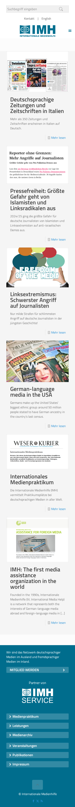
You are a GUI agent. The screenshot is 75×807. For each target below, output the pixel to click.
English (46, 18)
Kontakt (29, 18)
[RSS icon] (41, 801)
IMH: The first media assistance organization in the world (35, 578)
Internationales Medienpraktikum (32, 479)
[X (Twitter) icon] (37, 801)
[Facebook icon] (33, 801)
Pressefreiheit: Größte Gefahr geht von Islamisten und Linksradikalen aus (37, 199)
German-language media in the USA (32, 391)
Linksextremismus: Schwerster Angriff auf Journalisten (33, 300)
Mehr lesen (58, 137)
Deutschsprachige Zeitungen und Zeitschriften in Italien (37, 105)
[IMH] (37, 30)
